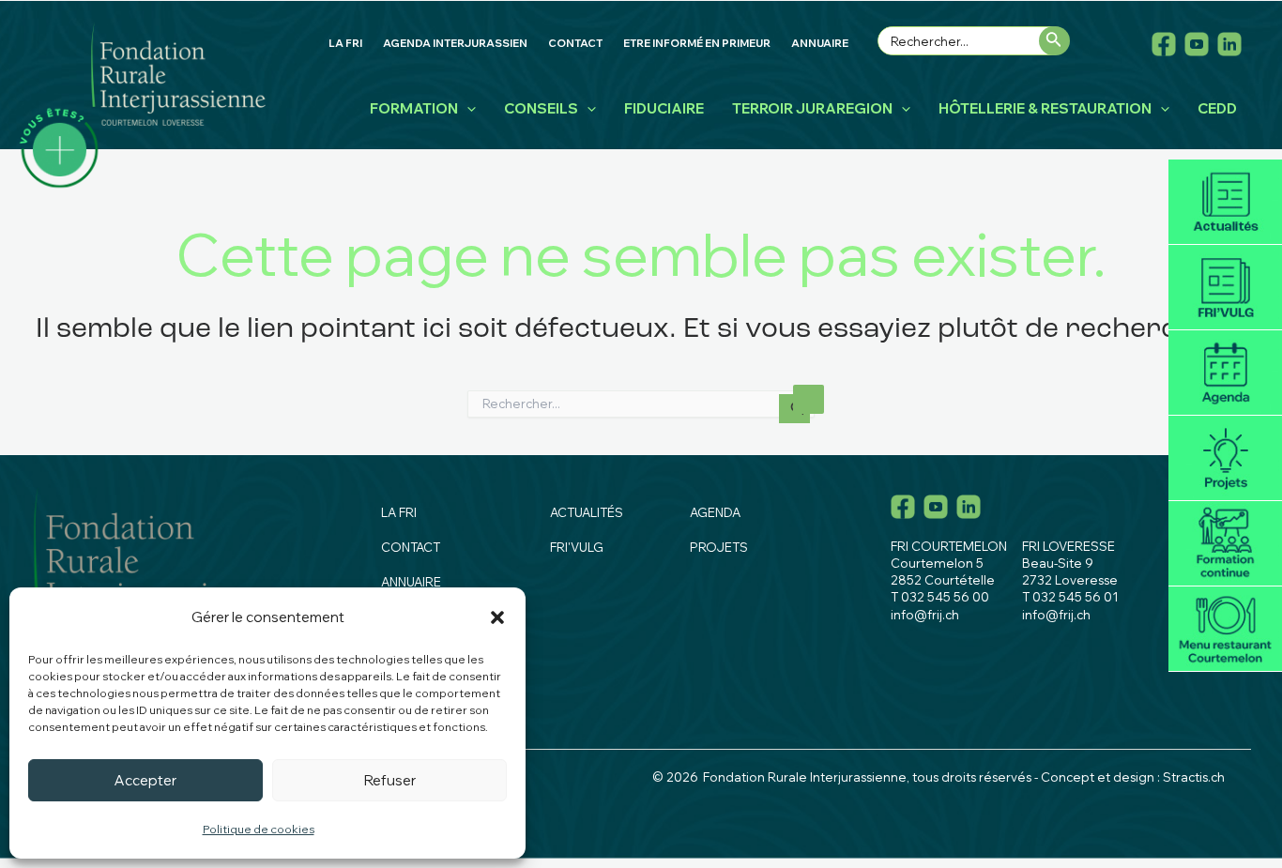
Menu (1225, 629)
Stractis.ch (1194, 776)
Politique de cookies (258, 829)
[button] (497, 617)
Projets (1225, 458)
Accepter (145, 780)
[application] (467, 109)
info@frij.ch (925, 614)
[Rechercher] (1054, 40)
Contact (410, 547)
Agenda (1225, 373)
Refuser (390, 780)
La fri (399, 512)
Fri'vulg (1225, 287)
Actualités (1225, 202)
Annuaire (411, 581)
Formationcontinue (1225, 543)
